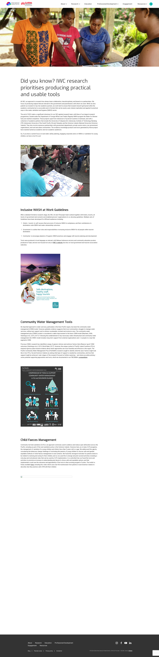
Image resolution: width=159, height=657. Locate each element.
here (32, 465)
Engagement (127, 4)
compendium (83, 357)
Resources (142, 4)
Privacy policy (49, 651)
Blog (29, 651)
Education (88, 4)
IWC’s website (57, 243)
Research (74, 4)
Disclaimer (59, 651)
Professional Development (107, 4)
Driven (130, 650)
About (63, 4)
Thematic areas (38, 651)
